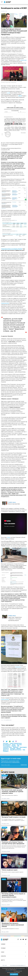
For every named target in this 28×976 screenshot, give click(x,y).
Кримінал (15, 747)
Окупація (12, 748)
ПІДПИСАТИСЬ (24, 764)
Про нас (5, 965)
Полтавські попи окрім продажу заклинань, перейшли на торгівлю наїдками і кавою (12, 791)
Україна (14, 746)
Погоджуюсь (14, 974)
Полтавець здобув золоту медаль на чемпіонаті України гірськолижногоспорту (13, 895)
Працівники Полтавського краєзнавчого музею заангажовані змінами (13, 925)
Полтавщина (6, 746)
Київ (24, 749)
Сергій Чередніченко (16, 743)
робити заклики (5, 699)
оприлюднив (23, 60)
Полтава (19, 744)
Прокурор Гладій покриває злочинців (13, 817)
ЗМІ (18, 746)
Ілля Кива (5, 743)
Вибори (19, 748)
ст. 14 (8, 92)
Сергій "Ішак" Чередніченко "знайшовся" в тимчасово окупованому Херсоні (15, 619)
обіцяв (8, 537)
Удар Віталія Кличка (15, 749)
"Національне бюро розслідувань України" (11, 249)
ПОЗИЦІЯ (3, 948)
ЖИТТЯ (3, 960)
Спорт (4, 879)
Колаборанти (7, 744)
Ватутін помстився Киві (14, 504)
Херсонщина (23, 747)
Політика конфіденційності (17, 965)
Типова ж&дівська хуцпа (9, 870)
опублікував (18, 667)
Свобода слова (7, 747)
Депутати (6, 749)
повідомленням (5, 303)
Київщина (5, 751)
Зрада (13, 744)
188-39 (20, 95)
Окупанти (6, 748)
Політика (4, 775)
